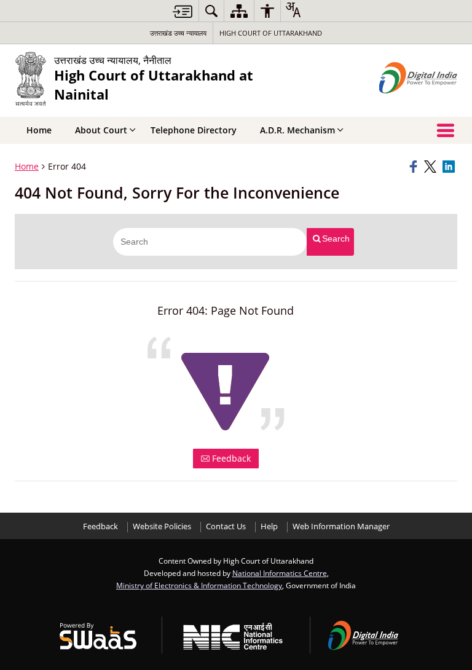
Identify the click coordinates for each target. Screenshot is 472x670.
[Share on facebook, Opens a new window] (414, 166)
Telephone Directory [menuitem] (194, 130)
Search (336, 238)
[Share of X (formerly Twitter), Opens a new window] (431, 166)
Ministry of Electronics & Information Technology (199, 585)
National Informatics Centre (279, 573)
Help (269, 526)
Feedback (230, 458)
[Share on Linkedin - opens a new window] (449, 166)
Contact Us (226, 526)
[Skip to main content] (183, 11)
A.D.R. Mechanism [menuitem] (297, 130)
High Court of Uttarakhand (270, 32)
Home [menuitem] (39, 130)
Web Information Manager (341, 526)
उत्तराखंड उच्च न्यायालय (178, 32)
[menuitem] (211, 11)
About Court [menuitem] (101, 130)
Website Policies (162, 526)
